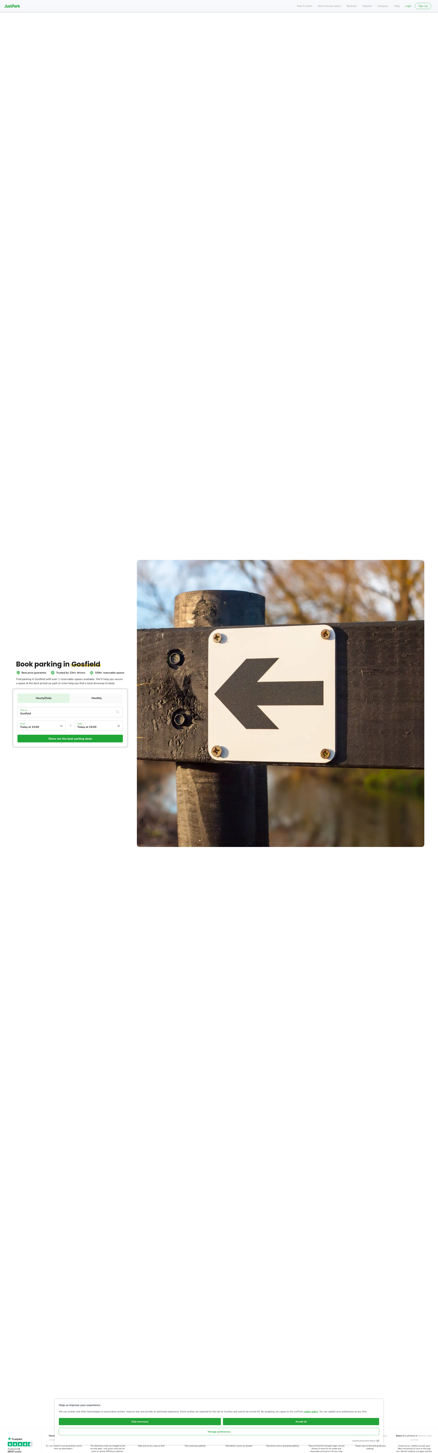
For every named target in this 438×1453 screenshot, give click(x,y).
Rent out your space (329, 6)
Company (382, 6)
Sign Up (423, 6)
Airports (367, 6)
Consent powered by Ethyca (364, 1441)
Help (397, 6)
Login (408, 6)
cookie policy (311, 1411)
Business (352, 6)
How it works (304, 6)
